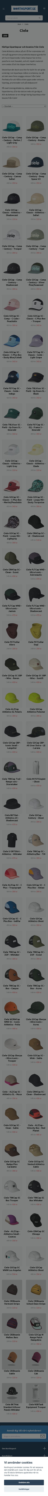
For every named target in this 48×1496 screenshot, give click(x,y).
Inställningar (24, 1489)
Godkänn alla (24, 1482)
